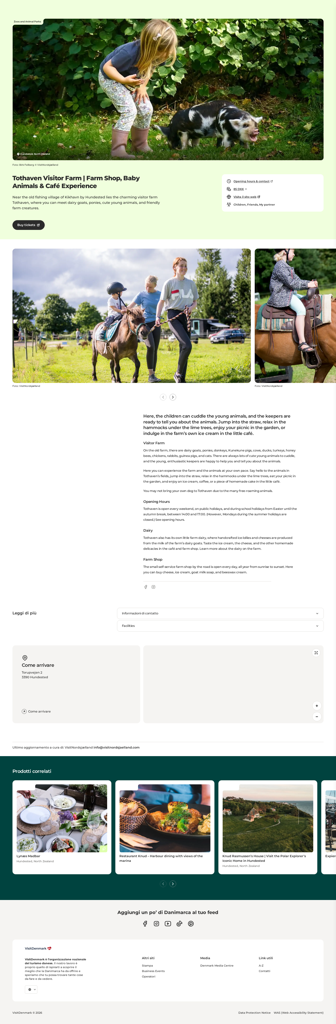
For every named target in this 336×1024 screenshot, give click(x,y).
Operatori (148, 976)
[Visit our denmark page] (145, 923)
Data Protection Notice (254, 1012)
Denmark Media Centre (217, 965)
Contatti (264, 971)
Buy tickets (26, 225)
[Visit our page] (156, 923)
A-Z (261, 965)
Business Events (153, 971)
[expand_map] (316, 652)
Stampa (147, 965)
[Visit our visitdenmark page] (167, 923)
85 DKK (239, 189)
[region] (233, 684)
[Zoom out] (317, 716)
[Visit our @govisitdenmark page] (179, 923)
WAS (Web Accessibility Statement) (299, 1012)
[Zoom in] (317, 705)
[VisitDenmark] (38, 948)
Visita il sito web (245, 197)
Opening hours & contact (252, 181)
